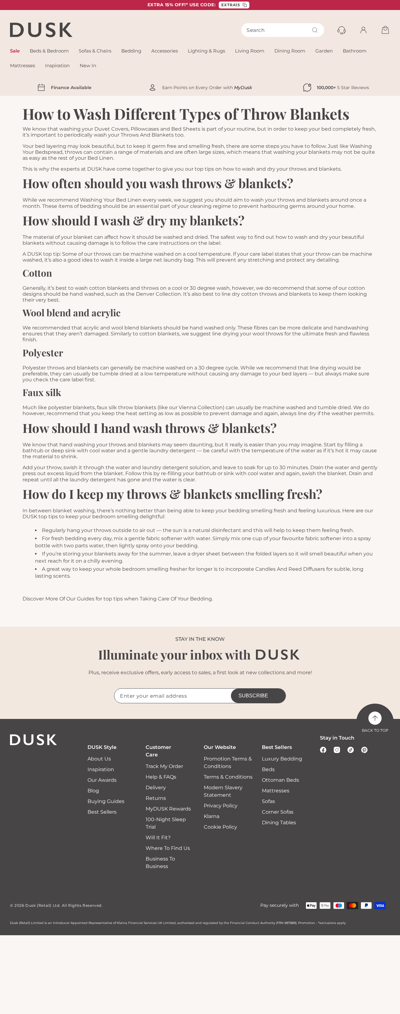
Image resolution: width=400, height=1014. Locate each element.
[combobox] (282, 30)
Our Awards (102, 780)
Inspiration (101, 769)
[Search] (315, 30)
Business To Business (160, 862)
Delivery (156, 788)
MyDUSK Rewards (168, 809)
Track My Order (164, 766)
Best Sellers (102, 812)
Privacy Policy (221, 806)
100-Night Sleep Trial (166, 823)
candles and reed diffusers (290, 569)
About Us (99, 759)
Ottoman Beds (280, 780)
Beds (268, 769)
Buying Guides (106, 801)
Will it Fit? (158, 838)
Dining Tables (279, 823)
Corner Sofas (277, 812)
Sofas (268, 801)
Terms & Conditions (228, 777)
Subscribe (253, 695)
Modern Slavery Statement (223, 791)
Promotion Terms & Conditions (228, 762)
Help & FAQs (161, 777)
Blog (93, 791)
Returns (156, 798)
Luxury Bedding (282, 759)
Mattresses (275, 791)
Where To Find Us (168, 848)
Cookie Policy (220, 827)
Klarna (211, 816)
